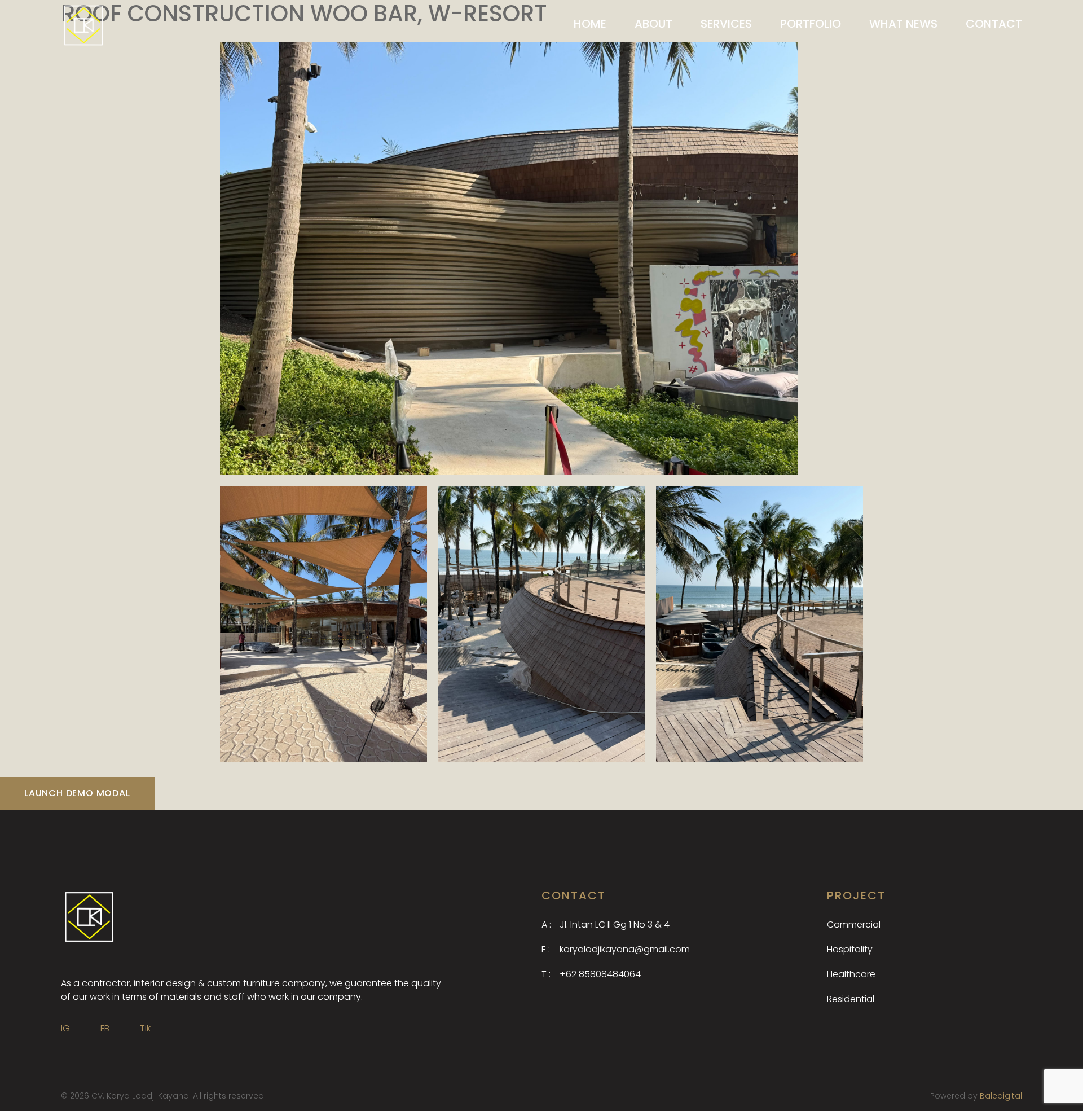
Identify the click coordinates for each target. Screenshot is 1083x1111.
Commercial (854, 924)
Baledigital (1001, 1095)
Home (590, 24)
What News (903, 24)
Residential (850, 999)
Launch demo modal (77, 793)
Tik (145, 1028)
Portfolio (810, 24)
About (653, 24)
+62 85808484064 (591, 974)
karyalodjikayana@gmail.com (616, 949)
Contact (994, 24)
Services (726, 24)
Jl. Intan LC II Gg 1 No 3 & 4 (606, 924)
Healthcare (851, 974)
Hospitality (850, 949)
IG (65, 1028)
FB (104, 1028)
